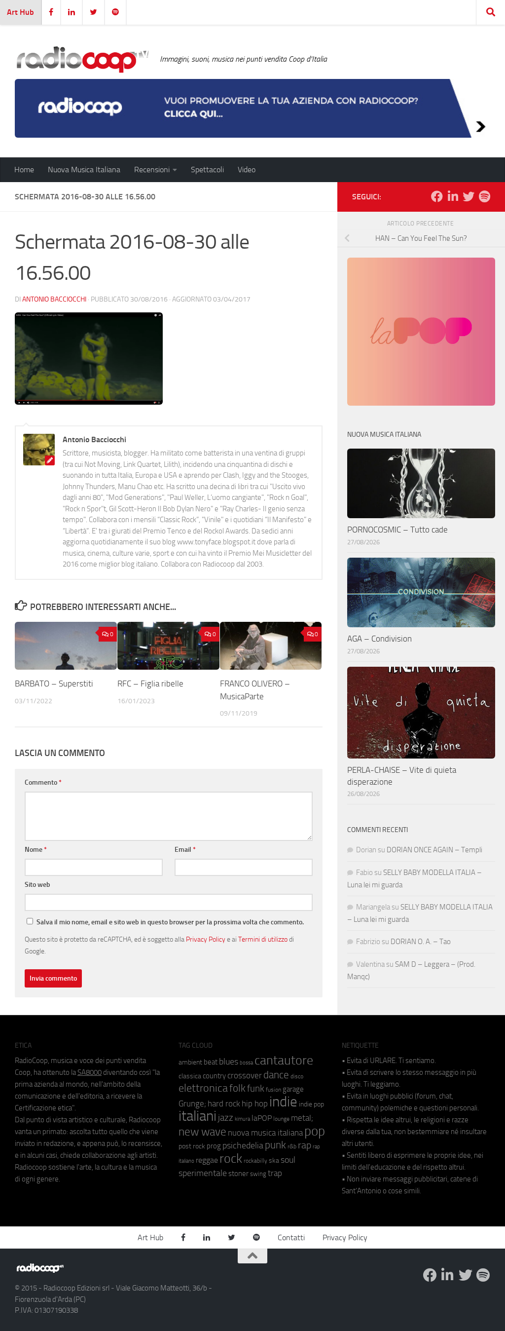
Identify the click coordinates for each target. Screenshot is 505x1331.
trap (275, 1173)
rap (304, 1145)
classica (190, 1076)
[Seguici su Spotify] (484, 196)
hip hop (255, 1103)
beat (210, 1062)
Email (185, 849)
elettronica (203, 1088)
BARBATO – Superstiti (54, 683)
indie (283, 1101)
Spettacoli (207, 169)
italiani (197, 1116)
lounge (281, 1118)
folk (237, 1088)
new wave (202, 1132)
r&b (292, 1146)
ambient (190, 1062)
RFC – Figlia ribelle (150, 683)
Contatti (291, 1237)
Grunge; (192, 1103)
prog (214, 1145)
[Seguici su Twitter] (468, 196)
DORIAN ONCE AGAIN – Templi (434, 849)
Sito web (37, 884)
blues (228, 1061)
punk (275, 1145)
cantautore (283, 1060)
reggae (207, 1160)
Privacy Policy (205, 939)
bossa (246, 1063)
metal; (302, 1118)
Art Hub (20, 12)
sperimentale (203, 1173)
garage (293, 1089)
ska (274, 1160)
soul (288, 1159)
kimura (242, 1119)
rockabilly (255, 1160)
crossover (244, 1075)
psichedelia (242, 1145)
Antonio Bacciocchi (54, 299)
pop (314, 1131)
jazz (225, 1117)
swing (258, 1174)
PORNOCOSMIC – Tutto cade (397, 529)
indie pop (311, 1104)
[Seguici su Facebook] (437, 196)
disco (296, 1076)
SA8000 (89, 1072)
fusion (273, 1089)
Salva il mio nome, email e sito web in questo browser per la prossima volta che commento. (170, 922)
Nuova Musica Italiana (84, 169)
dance (276, 1074)
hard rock (224, 1103)
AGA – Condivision (379, 639)
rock (230, 1158)
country (214, 1075)
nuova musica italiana (265, 1133)
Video (246, 169)
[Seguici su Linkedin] (453, 196)
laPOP (262, 1118)
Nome (36, 849)
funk (255, 1088)
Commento (43, 782)
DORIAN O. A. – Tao (421, 941)
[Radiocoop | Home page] (82, 59)
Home (24, 169)
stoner (238, 1173)
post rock (192, 1146)
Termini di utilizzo (263, 939)
